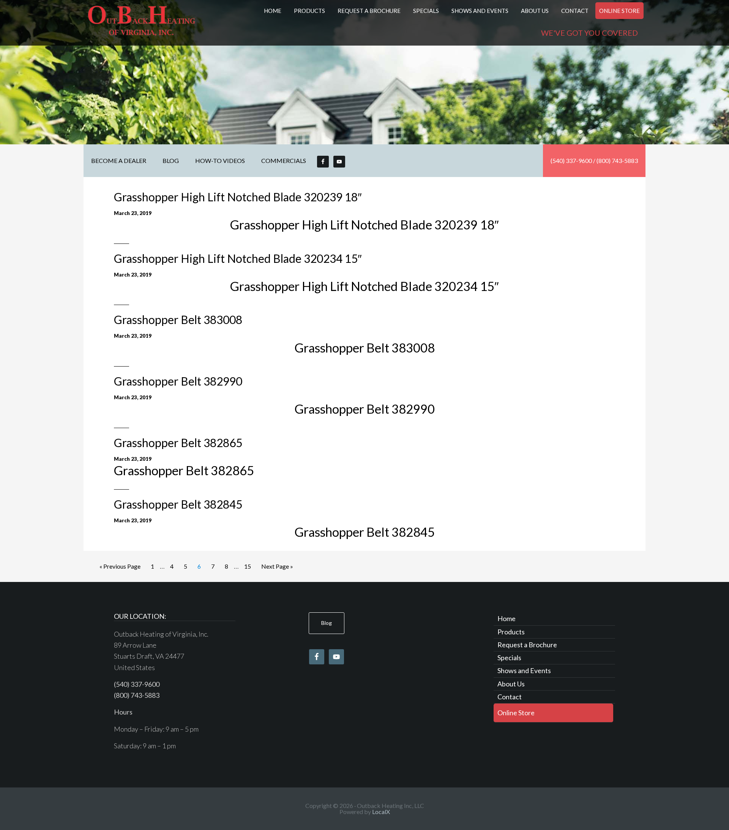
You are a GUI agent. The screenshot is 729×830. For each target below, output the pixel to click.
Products (511, 632)
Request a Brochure (527, 644)
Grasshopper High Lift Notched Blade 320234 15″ (238, 258)
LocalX (381, 811)
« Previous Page (119, 566)
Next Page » (277, 566)
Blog (326, 623)
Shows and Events (524, 670)
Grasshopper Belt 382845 (178, 504)
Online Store (516, 712)
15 (247, 566)
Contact (509, 696)
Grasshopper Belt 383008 (178, 319)
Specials (509, 657)
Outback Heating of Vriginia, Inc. (141, 23)
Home (506, 618)
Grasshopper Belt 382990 (178, 381)
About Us (511, 684)
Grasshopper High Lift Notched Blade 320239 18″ (238, 197)
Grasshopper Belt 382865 (178, 442)
